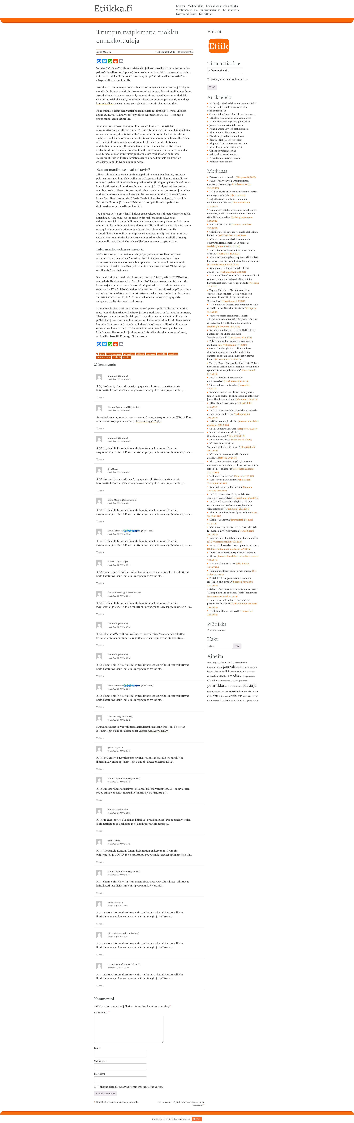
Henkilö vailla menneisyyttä (224, 611)
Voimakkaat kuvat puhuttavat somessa (230, 571)
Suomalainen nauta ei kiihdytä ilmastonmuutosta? (225, 434)
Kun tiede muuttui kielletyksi (225, 487)
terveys (253, 691)
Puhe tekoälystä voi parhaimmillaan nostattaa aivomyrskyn (228, 182)
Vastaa (100, 397)
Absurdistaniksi (119, 270)
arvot (209, 662)
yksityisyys (248, 700)
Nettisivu (99, 1074)
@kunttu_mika (115, 747)
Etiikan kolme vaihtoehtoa (223, 154)
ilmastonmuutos (214, 667)
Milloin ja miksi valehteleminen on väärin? (232, 103)
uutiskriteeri (247, 696)
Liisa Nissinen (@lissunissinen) (123, 933)
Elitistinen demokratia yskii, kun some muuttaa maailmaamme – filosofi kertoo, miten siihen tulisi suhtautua (232, 465)
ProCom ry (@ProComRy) (120, 716)
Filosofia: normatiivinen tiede (225, 158)
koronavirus (251, 672)
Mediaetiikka (195, 6)
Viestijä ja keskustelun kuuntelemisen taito (233, 538)
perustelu (243, 680)
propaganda (238, 686)
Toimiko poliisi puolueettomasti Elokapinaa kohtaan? (232, 233)
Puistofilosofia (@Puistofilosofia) (124, 592)
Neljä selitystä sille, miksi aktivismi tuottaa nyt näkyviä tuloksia (232, 193)
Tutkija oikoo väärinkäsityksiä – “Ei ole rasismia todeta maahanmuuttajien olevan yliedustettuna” (230, 505)
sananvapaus (222, 691)
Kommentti (101, 1013)
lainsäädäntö (221, 676)
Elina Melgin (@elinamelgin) (122, 499)
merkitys (244, 676)
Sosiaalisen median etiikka (222, 6)
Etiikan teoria (231, 10)
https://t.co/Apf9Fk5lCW (154, 731)
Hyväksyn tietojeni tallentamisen (229, 79)
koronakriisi (222, 672)
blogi (215, 662)
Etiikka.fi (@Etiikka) (118, 376)
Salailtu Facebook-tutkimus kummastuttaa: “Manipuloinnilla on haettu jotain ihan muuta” (232, 591)
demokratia (228, 662)
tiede (209, 696)
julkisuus (245, 667)
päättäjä (140, 354)
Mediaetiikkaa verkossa (222, 563)
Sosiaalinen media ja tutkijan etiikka (229, 122)
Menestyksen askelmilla (222, 480)
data (218, 663)
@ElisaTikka (114, 840)
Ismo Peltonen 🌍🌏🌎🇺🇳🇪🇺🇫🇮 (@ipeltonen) (130, 530)
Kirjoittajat (206, 14)
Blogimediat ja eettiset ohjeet (225, 140)
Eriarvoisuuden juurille (222, 177)
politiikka (162, 354)
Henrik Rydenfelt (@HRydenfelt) (124, 407)
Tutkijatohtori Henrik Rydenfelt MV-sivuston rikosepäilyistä (229, 496)
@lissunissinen (115, 902)
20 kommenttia (185, 51)
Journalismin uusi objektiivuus (226, 125)
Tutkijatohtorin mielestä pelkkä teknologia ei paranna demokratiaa (232, 412)
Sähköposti (100, 1061)
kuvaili (169, 198)
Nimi (97, 1048)
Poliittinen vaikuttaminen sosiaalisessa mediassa (230, 343)
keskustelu (253, 668)
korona (210, 671)
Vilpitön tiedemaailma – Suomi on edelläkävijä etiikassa (227, 200)
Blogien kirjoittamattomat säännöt (228, 143)
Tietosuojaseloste (182, 1119)
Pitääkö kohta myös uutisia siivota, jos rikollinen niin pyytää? (229, 580)
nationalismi (129, 354)
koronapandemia (113, 354)
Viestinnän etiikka (187, 10)
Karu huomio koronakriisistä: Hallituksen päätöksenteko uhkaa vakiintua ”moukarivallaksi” (231, 333)
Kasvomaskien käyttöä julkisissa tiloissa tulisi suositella (181, 1103)
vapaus (255, 696)
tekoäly (246, 691)
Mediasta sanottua (219, 520)
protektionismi (103, 357)
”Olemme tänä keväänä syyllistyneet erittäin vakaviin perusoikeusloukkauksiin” (232, 306)
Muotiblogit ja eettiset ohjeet (225, 147)
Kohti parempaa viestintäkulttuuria (228, 129)
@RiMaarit (113, 469)
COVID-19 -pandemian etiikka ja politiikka (117, 1102)
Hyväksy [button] (196, 1119)
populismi (173, 354)
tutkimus (236, 696)
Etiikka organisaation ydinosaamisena (230, 118)
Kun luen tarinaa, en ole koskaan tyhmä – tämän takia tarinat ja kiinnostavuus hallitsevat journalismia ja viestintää (233, 395)
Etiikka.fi (113, 8)
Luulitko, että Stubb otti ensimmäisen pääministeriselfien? (229, 601)
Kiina (101, 354)
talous (240, 691)
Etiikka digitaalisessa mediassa (226, 136)
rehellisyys (211, 691)
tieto (215, 696)
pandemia (151, 354)
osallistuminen (224, 680)
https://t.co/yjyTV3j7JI (149, 421)
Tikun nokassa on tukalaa (223, 385)
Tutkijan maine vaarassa (222, 429)
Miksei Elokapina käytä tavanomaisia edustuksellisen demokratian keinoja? (229, 241)
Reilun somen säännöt (221, 162)
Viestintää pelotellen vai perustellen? (230, 512)
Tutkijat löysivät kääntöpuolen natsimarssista (225, 379)
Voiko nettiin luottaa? (221, 476)
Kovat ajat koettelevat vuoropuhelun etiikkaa (234, 545)
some (233, 691)
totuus (222, 696)
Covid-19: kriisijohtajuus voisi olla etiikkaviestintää (227, 108)
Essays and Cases (186, 14)
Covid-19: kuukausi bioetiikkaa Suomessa (232, 114)
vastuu (210, 700)
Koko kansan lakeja (220, 440)
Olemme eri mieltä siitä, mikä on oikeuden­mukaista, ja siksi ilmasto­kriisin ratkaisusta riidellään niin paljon (232, 213)
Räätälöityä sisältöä (220, 224)
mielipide (251, 676)
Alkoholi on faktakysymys (223, 403)
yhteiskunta (236, 700)
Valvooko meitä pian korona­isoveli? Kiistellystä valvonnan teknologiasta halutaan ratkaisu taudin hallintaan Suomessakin (232, 319)
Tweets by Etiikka (216, 630)
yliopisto (256, 701)
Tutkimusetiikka (210, 10)
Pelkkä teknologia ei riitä (223, 421)
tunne (228, 696)
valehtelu (117, 357)
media (234, 676)
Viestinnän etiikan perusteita (225, 132)
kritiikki (210, 676)
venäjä (216, 700)
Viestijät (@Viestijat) (118, 561)
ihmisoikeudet (241, 662)
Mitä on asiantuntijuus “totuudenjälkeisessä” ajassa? (223, 445)
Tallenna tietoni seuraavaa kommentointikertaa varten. (130, 1087)
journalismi (232, 667)
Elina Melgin (103, 52)
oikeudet (212, 680)
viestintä (127, 357)
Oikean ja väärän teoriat (222, 151)
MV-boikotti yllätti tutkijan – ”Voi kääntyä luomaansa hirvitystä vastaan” (232, 529)
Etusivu (180, 6)
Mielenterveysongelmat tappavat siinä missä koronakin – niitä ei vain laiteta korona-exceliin (233, 259)
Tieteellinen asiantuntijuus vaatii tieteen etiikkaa (231, 554)
